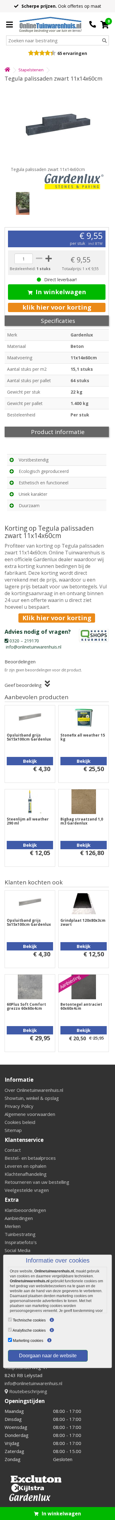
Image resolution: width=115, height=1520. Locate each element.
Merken (13, 1226)
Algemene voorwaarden (30, 1114)
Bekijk (30, 761)
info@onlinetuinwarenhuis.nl (33, 1383)
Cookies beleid (20, 1122)
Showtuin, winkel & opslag (32, 1098)
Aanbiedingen (19, 1218)
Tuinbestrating (20, 1234)
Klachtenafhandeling (26, 1174)
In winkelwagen (61, 292)
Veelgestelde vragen (27, 1190)
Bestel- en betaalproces (30, 1158)
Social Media (17, 1250)
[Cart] (105, 24)
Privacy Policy (19, 1106)
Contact (13, 1150)
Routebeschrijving (27, 1391)
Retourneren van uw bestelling (37, 1182)
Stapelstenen (31, 70)
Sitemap (13, 1130)
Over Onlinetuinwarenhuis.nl (34, 1090)
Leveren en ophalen (25, 1166)
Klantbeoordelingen (25, 1210)
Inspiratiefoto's (21, 1242)
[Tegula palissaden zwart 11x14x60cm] (57, 125)
